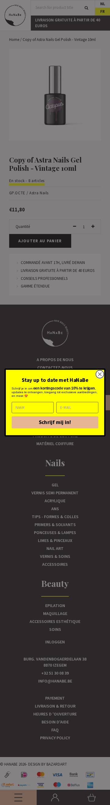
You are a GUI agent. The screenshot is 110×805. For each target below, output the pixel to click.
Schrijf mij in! (55, 422)
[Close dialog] (100, 374)
